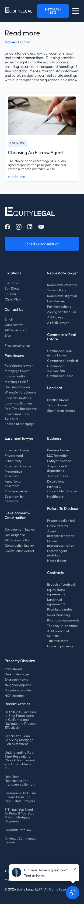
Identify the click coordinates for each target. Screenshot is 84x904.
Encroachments (16, 679)
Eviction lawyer (58, 400)
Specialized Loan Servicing (17, 416)
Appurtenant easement (14, 483)
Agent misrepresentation (60, 533)
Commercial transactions (56, 368)
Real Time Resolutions (21, 409)
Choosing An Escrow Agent (35, 152)
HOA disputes (14, 696)
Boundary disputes (18, 690)
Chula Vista (13, 299)
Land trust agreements (56, 601)
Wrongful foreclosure (20, 392)
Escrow (17, 143)
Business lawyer (58, 450)
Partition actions (59, 306)
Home (10, 42)
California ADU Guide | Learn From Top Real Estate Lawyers (20, 797)
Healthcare (55, 496)
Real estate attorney (62, 285)
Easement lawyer (17, 450)
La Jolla (10, 294)
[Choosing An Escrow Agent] (42, 116)
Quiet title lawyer (17, 674)
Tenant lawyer (57, 405)
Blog (8, 335)
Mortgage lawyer (17, 371)
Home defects (57, 526)
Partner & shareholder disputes (62, 489)
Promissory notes (59, 609)
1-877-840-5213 (16, 330)
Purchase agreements (63, 620)
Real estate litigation (62, 296)
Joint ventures (57, 476)
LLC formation (58, 455)
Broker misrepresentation (60, 543)
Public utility (13, 461)
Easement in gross (18, 466)
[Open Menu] (75, 11)
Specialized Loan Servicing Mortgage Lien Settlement (19, 740)
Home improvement (62, 646)
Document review (18, 387)
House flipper (56, 561)
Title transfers (57, 641)
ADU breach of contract (58, 633)
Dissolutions (55, 481)
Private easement (18, 491)
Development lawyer (20, 529)
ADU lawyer (56, 317)
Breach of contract (61, 584)
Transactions (56, 290)
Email (9, 319)
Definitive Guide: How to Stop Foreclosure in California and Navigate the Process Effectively (20, 719)
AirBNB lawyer (58, 323)
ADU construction (18, 540)
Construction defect (19, 551)
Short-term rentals (61, 410)
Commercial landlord (62, 361)
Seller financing (58, 615)
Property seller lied (61, 520)
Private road (14, 455)
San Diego (12, 288)
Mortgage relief (16, 382)
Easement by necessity (14, 498)
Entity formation (59, 461)
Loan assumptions (18, 398)
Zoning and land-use (62, 312)
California (12, 283)
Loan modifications (18, 403)
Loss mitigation (16, 376)
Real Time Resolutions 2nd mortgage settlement (20, 781)
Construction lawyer (19, 545)
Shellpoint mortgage (20, 424)
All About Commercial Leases (20, 840)
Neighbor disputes (18, 685)
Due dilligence (15, 535)
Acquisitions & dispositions (57, 468)
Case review (14, 325)
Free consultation (17, 345)
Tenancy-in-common (62, 626)
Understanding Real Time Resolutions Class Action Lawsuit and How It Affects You (20, 760)
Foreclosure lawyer (19, 365)
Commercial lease (60, 376)
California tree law (18, 830)
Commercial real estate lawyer (59, 353)
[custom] (7, 227)
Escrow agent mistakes (57, 553)
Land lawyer (56, 301)
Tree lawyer (13, 669)
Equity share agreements (56, 592)
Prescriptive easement (13, 473)
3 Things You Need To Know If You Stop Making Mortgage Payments (19, 815)
